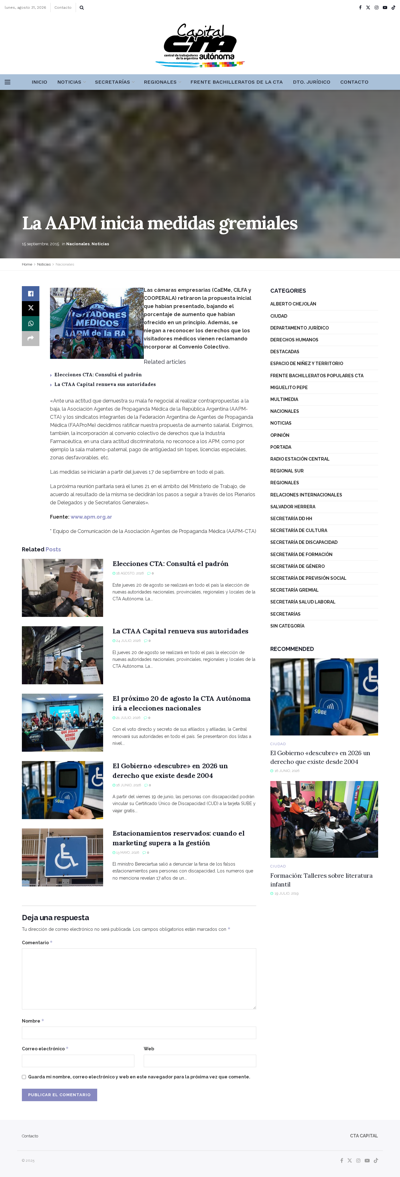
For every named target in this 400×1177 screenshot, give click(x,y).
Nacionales (78, 244)
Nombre (33, 1021)
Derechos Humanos (294, 339)
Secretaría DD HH (291, 518)
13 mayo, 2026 (127, 853)
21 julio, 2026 (127, 718)
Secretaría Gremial (294, 590)
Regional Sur (287, 470)
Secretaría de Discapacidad (304, 542)
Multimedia (284, 399)
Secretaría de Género (297, 566)
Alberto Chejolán (293, 303)
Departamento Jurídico (299, 327)
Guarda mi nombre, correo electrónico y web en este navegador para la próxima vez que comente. (139, 1076)
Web (149, 1048)
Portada (280, 447)
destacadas (284, 351)
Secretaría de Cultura (298, 530)
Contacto (63, 7)
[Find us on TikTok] (393, 7)
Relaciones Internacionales (306, 494)
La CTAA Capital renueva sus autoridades (105, 384)
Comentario (37, 942)
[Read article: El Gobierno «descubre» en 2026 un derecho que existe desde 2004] (62, 790)
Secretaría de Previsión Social (308, 578)
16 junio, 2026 (128, 785)
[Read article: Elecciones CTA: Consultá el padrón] (62, 588)
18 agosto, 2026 (129, 573)
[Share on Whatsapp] (30, 323)
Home (27, 264)
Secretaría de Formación (301, 554)
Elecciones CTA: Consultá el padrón (98, 375)
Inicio (39, 82)
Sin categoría (287, 625)
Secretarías (112, 82)
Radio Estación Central (300, 459)
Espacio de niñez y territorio (306, 363)
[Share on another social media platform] (30, 338)
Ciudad (278, 316)
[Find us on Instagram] (376, 7)
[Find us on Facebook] (360, 7)
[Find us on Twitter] (368, 7)
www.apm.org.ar (91, 517)
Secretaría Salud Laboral (303, 601)
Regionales (160, 82)
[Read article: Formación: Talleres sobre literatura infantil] (324, 819)
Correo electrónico (45, 1049)
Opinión (279, 435)
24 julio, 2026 (128, 641)
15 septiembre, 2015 (40, 244)
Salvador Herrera (292, 506)
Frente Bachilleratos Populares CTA (316, 375)
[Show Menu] (7, 82)
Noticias (69, 82)
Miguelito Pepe (289, 387)
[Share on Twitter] (30, 308)
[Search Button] (82, 7)
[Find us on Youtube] (385, 7)
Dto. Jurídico (311, 82)
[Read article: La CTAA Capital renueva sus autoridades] (62, 655)
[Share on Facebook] (30, 293)
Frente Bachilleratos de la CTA (236, 82)
